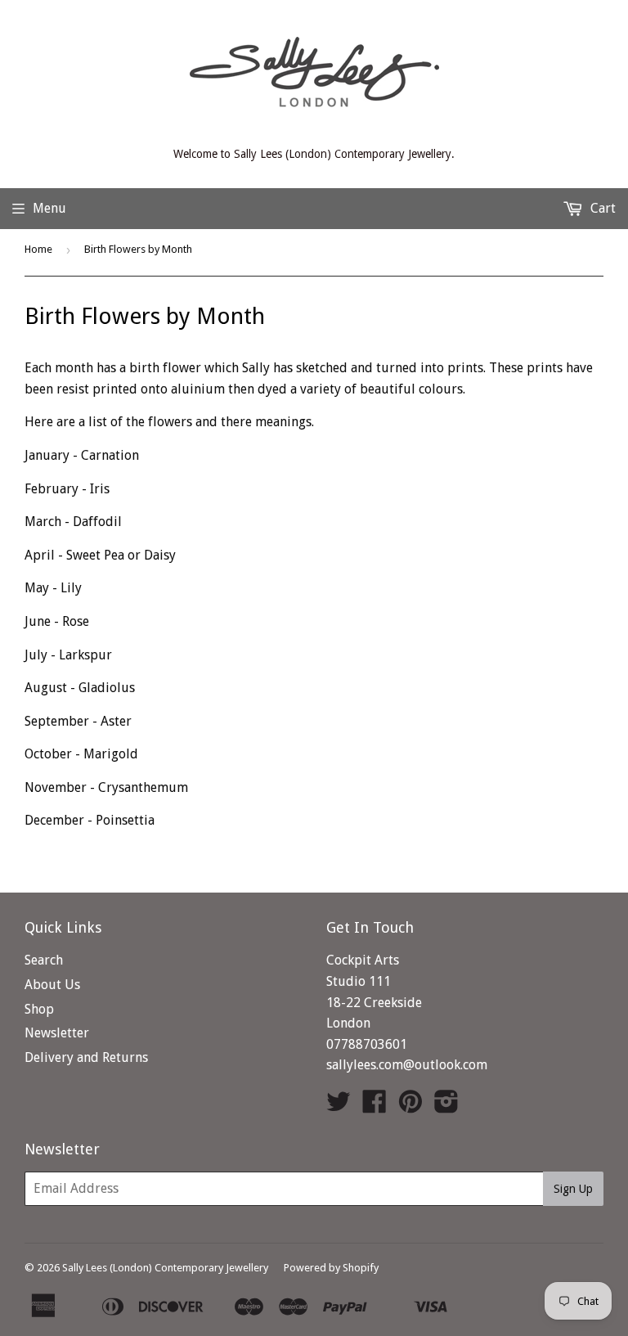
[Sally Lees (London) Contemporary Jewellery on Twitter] (338, 1106)
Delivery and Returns (86, 1057)
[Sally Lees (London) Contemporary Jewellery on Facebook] (374, 1106)
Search (44, 960)
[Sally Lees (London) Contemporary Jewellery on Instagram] (446, 1106)
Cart (601, 208)
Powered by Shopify (331, 1268)
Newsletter (57, 1033)
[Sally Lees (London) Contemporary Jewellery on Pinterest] (410, 1106)
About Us (52, 984)
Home (38, 249)
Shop (39, 1009)
